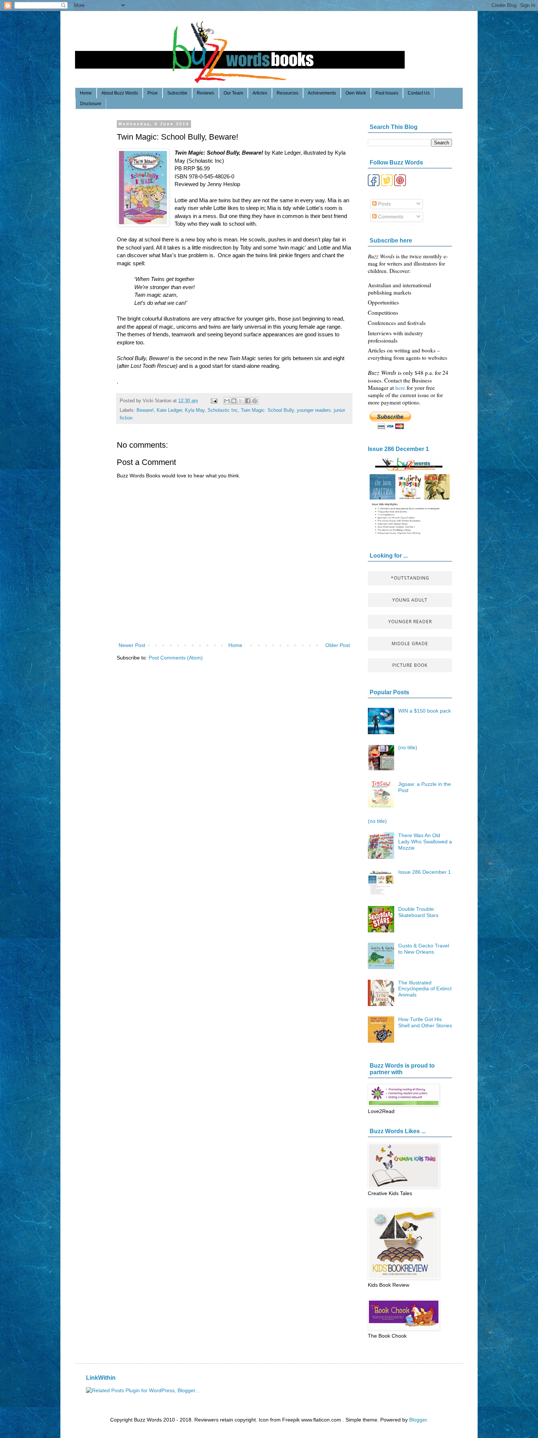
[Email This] (227, 400)
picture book (409, 665)
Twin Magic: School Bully (267, 410)
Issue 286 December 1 (398, 449)
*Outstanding (410, 578)
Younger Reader (410, 621)
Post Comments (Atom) (176, 658)
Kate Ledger (169, 410)
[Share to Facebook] (247, 400)
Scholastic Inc (223, 410)
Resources (287, 93)
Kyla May (195, 410)
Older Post (337, 645)
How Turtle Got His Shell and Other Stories (425, 1022)
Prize (152, 93)
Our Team (233, 93)
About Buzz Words (119, 93)
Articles (260, 93)
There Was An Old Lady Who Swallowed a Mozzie (425, 841)
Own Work (355, 93)
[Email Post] (214, 400)
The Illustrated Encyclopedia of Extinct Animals (425, 989)
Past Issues (387, 93)
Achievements (322, 93)
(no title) (407, 747)
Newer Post (132, 645)
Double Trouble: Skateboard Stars (418, 912)
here (401, 387)
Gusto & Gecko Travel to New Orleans (423, 949)
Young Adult (409, 600)
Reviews (205, 93)
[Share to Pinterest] (254, 400)
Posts (384, 204)
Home (86, 93)
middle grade (410, 643)
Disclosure (90, 103)
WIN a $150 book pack (424, 711)
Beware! (145, 410)
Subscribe (177, 93)
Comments (390, 216)
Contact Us (419, 93)
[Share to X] (240, 400)
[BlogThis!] (234, 400)
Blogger (418, 1420)
